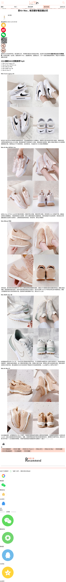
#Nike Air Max (49, 449)
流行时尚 (46, 7)
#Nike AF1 (39, 449)
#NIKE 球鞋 (17, 449)
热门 (15, 7)
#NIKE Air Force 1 (28, 449)
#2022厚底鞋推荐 (7, 451)
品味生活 (62, 7)
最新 (2, 7)
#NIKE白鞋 (59, 449)
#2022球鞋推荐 (6, 449)
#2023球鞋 (27, 451)
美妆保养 (30, 7)
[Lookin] (33, 1)
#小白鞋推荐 (18, 451)
